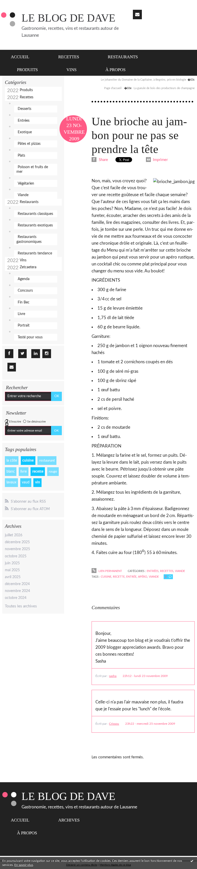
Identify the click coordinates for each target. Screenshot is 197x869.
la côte (11, 460)
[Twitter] (22, 353)
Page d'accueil (113, 88)
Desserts (24, 109)
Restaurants (123, 56)
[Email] (137, 14)
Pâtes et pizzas (29, 144)
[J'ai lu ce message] (192, 861)
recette (37, 471)
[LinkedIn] (35, 353)
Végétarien (26, 183)
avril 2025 (13, 577)
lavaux (11, 482)
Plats (21, 155)
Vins (71, 69)
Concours (25, 290)
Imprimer (160, 160)
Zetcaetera (28, 267)
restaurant (47, 460)
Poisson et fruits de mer (32, 169)
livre (23, 471)
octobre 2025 (15, 556)
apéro (142, 576)
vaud (25, 482)
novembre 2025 (17, 549)
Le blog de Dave (68, 18)
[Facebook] (9, 353)
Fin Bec (23, 302)
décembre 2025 (17, 542)
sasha (112, 675)
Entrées (23, 120)
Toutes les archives (21, 606)
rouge (53, 471)
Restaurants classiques (35, 214)
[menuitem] (23, 56)
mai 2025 (12, 570)
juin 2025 (12, 563)
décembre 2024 (17, 584)
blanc (10, 471)
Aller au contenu (16, 4)
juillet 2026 (13, 535)
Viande (23, 195)
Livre (21, 314)
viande (154, 576)
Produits (27, 69)
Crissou (114, 723)
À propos (115, 69)
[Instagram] (46, 353)
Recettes (68, 56)
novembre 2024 (17, 591)
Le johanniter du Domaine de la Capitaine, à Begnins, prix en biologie (143, 79)
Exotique (25, 132)
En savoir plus (23, 864)
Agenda (23, 279)
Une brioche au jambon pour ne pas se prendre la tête (139, 135)
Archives (69, 820)
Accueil (20, 56)
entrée (131, 576)
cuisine (28, 460)
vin (37, 482)
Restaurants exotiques (35, 225)
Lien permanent (110, 571)
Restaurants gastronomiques (29, 239)
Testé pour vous (30, 337)
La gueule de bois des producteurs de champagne (164, 88)
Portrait (23, 325)
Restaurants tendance (35, 253)
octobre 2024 (15, 598)
